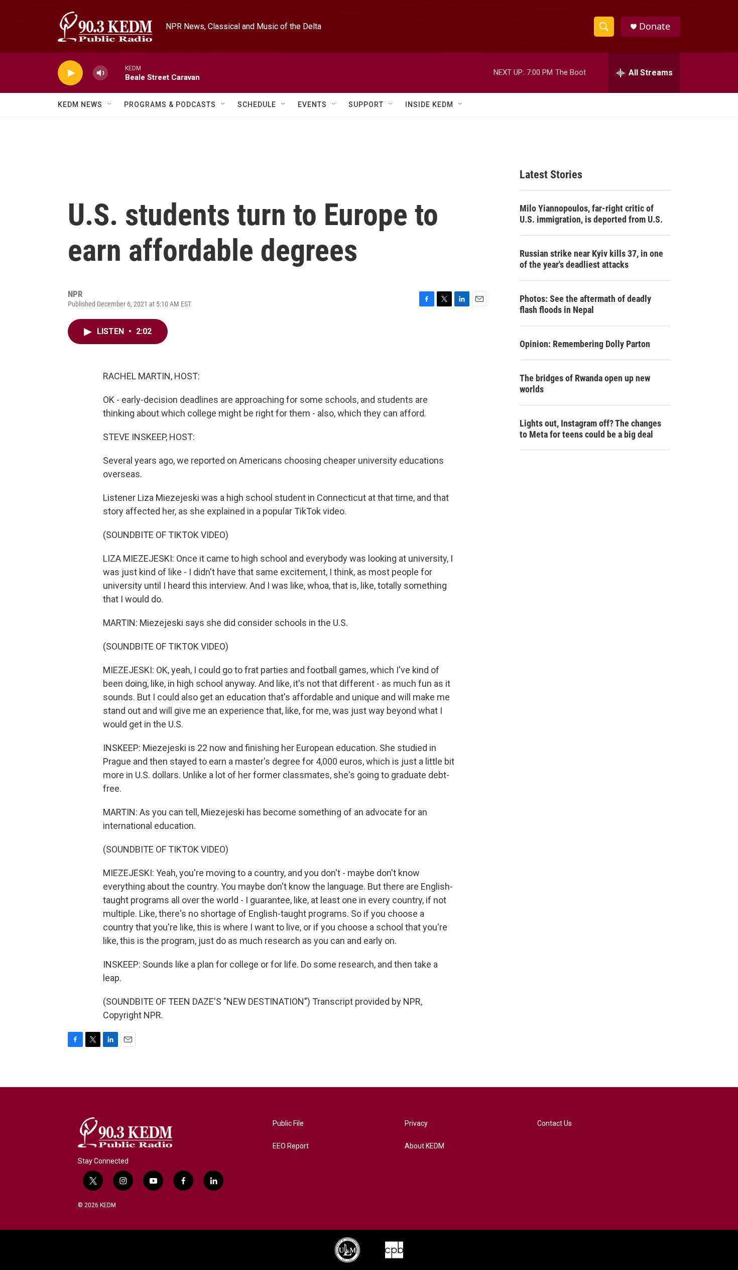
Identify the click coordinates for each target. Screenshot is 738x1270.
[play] (70, 73)
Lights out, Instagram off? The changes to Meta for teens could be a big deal (590, 429)
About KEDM (424, 1146)
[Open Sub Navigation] (110, 104)
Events (312, 104)
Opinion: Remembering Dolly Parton (585, 344)
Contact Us (554, 1123)
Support (366, 104)
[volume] (100, 73)
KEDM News (80, 104)
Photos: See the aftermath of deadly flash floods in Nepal (585, 304)
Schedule (256, 104)
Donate (654, 26)
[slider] (116, 72)
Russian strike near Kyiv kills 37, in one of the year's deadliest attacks (591, 259)
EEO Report (291, 1146)
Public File (288, 1123)
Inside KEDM (429, 104)
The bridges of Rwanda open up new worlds (585, 383)
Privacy (416, 1123)
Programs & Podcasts (170, 104)
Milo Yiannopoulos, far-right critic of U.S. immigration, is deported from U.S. (591, 214)
